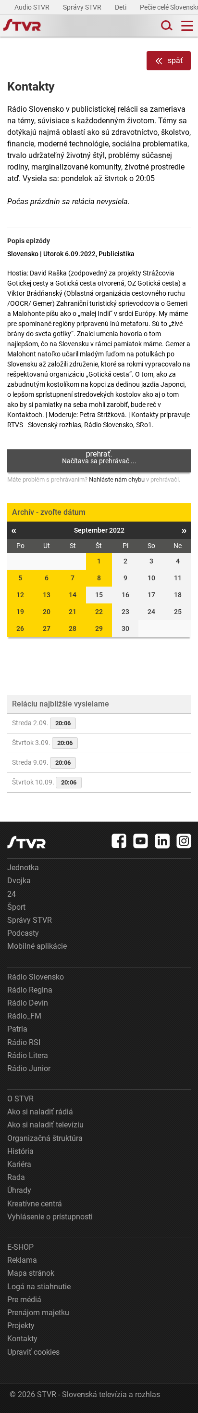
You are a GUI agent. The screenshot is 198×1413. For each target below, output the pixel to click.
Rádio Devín (27, 1002)
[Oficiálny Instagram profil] (184, 840)
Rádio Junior (28, 1068)
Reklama (22, 1260)
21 (72, 611)
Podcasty (23, 933)
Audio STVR (32, 7)
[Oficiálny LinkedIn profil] (162, 840)
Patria (17, 1029)
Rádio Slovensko (35, 976)
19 (20, 611)
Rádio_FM (24, 1015)
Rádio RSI (23, 1042)
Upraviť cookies (33, 1352)
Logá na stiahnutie (39, 1286)
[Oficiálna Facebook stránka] (119, 840)
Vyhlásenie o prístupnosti (50, 1216)
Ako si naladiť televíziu (45, 1124)
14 (72, 595)
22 (99, 611)
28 (72, 628)
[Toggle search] (165, 26)
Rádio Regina (29, 989)
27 (46, 628)
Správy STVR (83, 7)
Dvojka (19, 880)
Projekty (21, 1325)
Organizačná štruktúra (45, 1138)
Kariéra (19, 1164)
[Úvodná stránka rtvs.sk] (22, 26)
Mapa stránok (30, 1273)
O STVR (20, 1098)
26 (20, 628)
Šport (16, 907)
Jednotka (23, 867)
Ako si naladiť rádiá (40, 1111)
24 (11, 894)
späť (175, 60)
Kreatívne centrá (34, 1203)
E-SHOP (20, 1247)
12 (20, 595)
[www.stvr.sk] (26, 842)
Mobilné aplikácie (37, 946)
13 (46, 595)
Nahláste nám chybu (117, 479)
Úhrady (19, 1190)
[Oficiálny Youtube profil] (140, 840)
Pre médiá (24, 1299)
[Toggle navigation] (187, 26)
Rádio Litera (27, 1055)
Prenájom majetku (38, 1312)
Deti (121, 7)
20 (46, 611)
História (20, 1151)
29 (99, 628)
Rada (16, 1177)
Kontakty (22, 1338)
